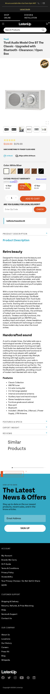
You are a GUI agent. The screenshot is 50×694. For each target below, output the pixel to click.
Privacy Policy (7, 572)
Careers (4, 647)
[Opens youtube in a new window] (22, 677)
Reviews (7, 433)
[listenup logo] (25, 24)
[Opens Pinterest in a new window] (29, 677)
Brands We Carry (9, 560)
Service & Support (9, 614)
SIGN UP (25, 528)
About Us (5, 635)
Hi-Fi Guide (6, 564)
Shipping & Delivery (10, 601)
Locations (5, 639)
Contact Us (6, 618)
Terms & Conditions (10, 568)
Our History (6, 643)
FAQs (3, 610)
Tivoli (6, 39)
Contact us (44, 3)
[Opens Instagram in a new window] (16, 677)
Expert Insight (11, 428)
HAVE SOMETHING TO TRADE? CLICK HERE (19, 149)
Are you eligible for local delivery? (22, 204)
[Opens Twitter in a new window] (10, 677)
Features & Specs (12, 422)
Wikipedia (5, 660)
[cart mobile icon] (47, 24)
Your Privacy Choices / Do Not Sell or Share (20, 581)
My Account (6, 556)
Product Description (15, 234)
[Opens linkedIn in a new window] (35, 677)
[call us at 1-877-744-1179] (39, 3)
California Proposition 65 (15, 221)
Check (40, 209)
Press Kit (5, 652)
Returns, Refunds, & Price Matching (17, 606)
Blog (3, 656)
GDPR (4, 585)
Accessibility (7, 577)
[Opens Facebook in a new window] (3, 677)
